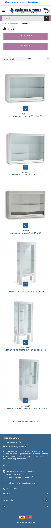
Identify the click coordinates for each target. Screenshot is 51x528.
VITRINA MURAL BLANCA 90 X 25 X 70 (25, 175)
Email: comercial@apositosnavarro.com (23, 483)
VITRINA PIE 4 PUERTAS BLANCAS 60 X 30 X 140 (25, 409)
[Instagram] (4, 465)
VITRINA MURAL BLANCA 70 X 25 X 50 (25, 116)
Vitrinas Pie (25, 45)
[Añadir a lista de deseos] (25, 108)
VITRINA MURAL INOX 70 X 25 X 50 (25, 233)
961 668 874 (12, 489)
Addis (32, 522)
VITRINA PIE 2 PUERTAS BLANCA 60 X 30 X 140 (25, 350)
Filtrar (29, 58)
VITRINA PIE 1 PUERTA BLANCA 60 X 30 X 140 (25, 292)
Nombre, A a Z (13, 59)
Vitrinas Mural (25, 35)
